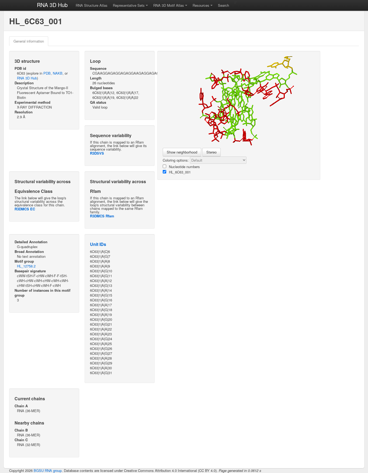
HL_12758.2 (26, 266)
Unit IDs (98, 244)
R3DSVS (97, 153)
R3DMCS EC (25, 208)
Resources (201, 5)
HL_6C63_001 (180, 172)
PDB (47, 73)
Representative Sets (129, 5)
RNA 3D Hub (52, 5)
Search (223, 5)
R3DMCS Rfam (102, 215)
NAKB (58, 73)
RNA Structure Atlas (91, 5)
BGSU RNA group (48, 470)
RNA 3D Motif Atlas (168, 5)
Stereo (211, 152)
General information (28, 41)
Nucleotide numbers (184, 166)
